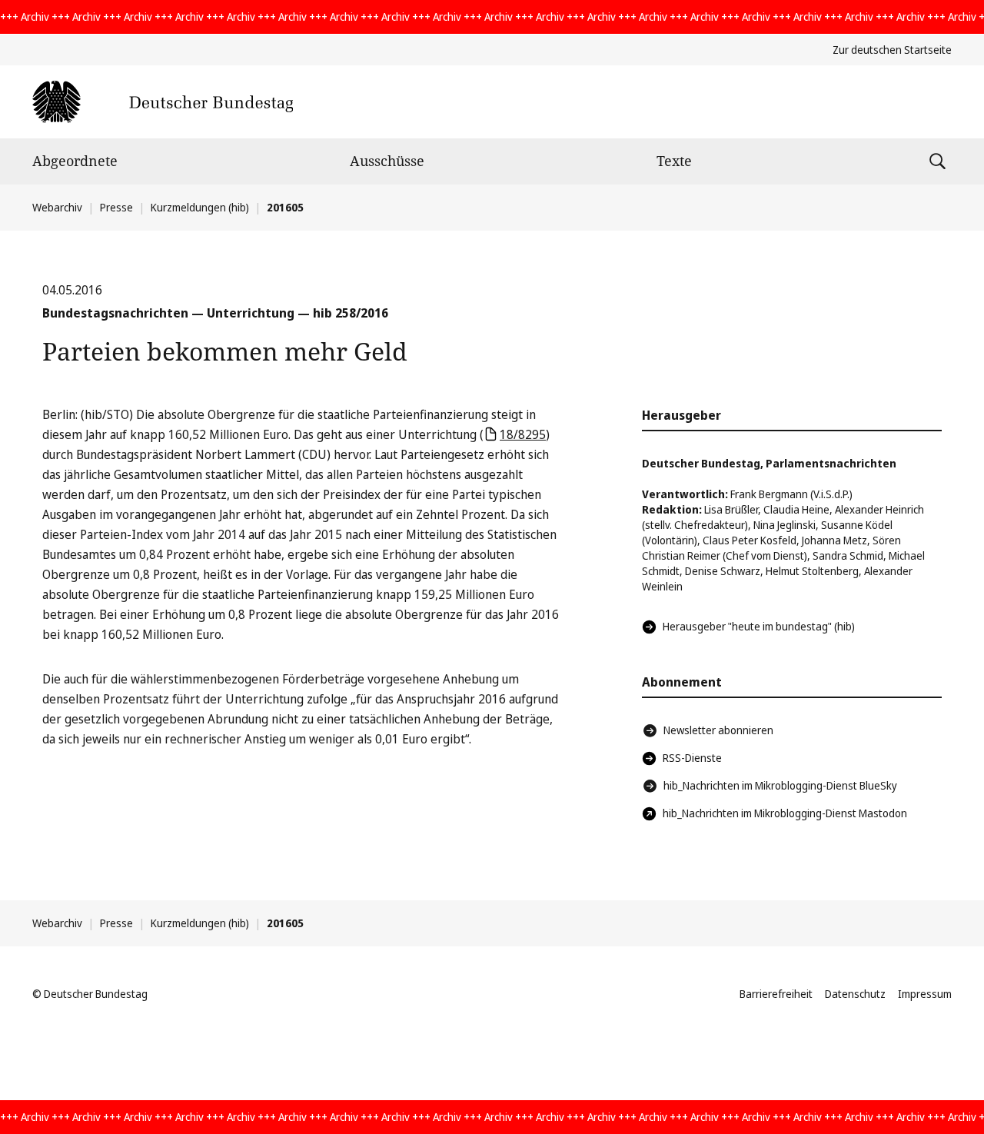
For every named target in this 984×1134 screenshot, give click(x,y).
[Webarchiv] (162, 102)
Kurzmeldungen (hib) (200, 207)
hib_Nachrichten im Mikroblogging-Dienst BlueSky (780, 785)
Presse (116, 207)
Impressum (925, 993)
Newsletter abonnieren (718, 730)
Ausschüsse (387, 160)
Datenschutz (855, 993)
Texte (674, 160)
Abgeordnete (75, 160)
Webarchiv (57, 207)
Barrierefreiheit (776, 993)
